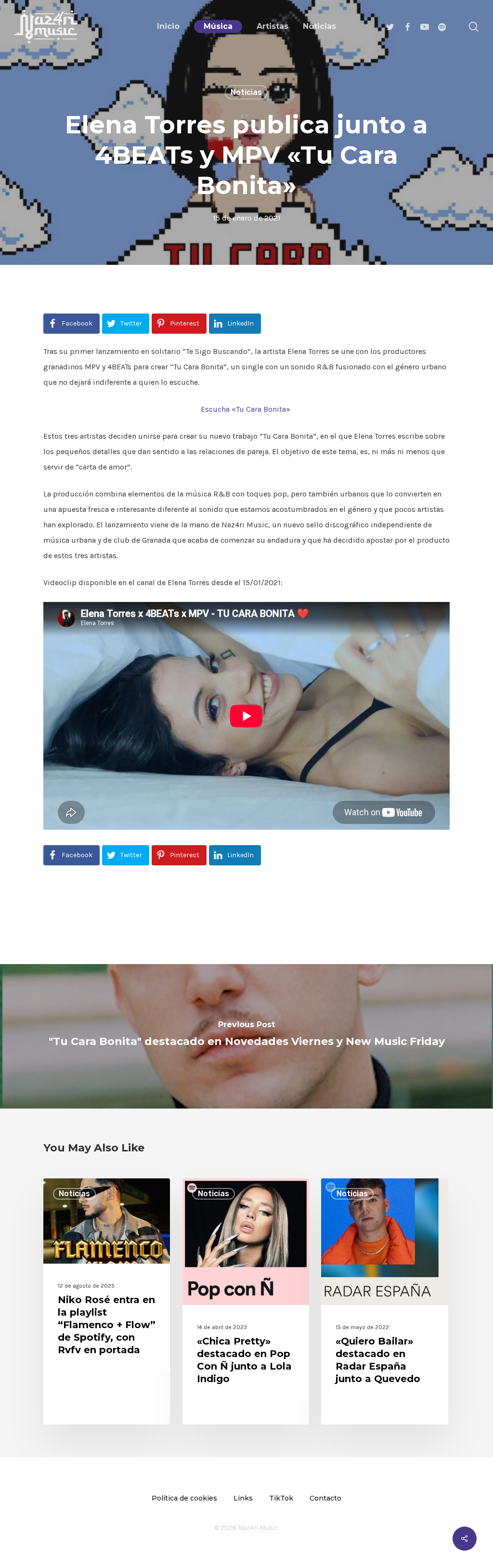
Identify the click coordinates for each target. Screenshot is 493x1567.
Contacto (325, 1498)
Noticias (246, 92)
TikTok (281, 1498)
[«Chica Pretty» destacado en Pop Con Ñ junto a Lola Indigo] (245, 1301)
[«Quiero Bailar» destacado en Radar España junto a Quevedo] (384, 1301)
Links (243, 1498)
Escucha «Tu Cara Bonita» (246, 409)
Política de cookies (184, 1498)
